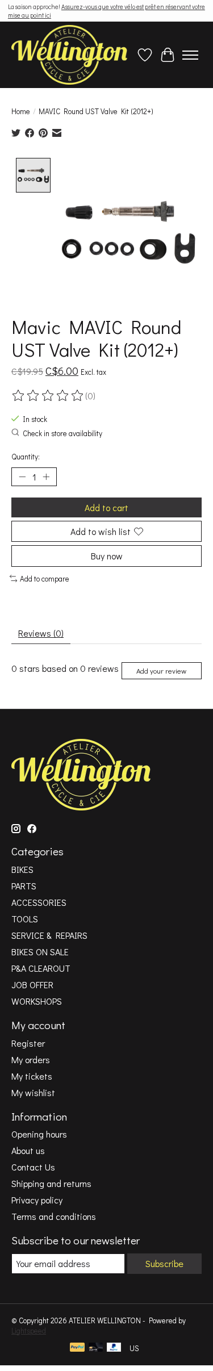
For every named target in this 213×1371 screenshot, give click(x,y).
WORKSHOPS (36, 1001)
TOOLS (24, 919)
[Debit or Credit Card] (96, 1348)
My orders (30, 1059)
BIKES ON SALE (40, 952)
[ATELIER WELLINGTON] (69, 55)
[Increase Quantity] (46, 477)
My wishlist (33, 1092)
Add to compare (44, 579)
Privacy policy (36, 1200)
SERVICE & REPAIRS (49, 935)
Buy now (107, 556)
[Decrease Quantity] (22, 477)
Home (20, 111)
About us (28, 1150)
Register (28, 1043)
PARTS (23, 886)
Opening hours (39, 1134)
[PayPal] (77, 1348)
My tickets (31, 1076)
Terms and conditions (53, 1216)
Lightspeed (28, 1331)
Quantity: (25, 457)
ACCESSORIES (38, 902)
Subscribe (164, 1263)
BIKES (22, 869)
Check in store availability (62, 433)
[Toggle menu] (190, 55)
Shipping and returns (51, 1183)
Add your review (161, 670)
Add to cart (106, 507)
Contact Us (33, 1167)
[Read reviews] (48, 396)
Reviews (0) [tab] (41, 633)
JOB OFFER (32, 984)
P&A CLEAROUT (40, 968)
